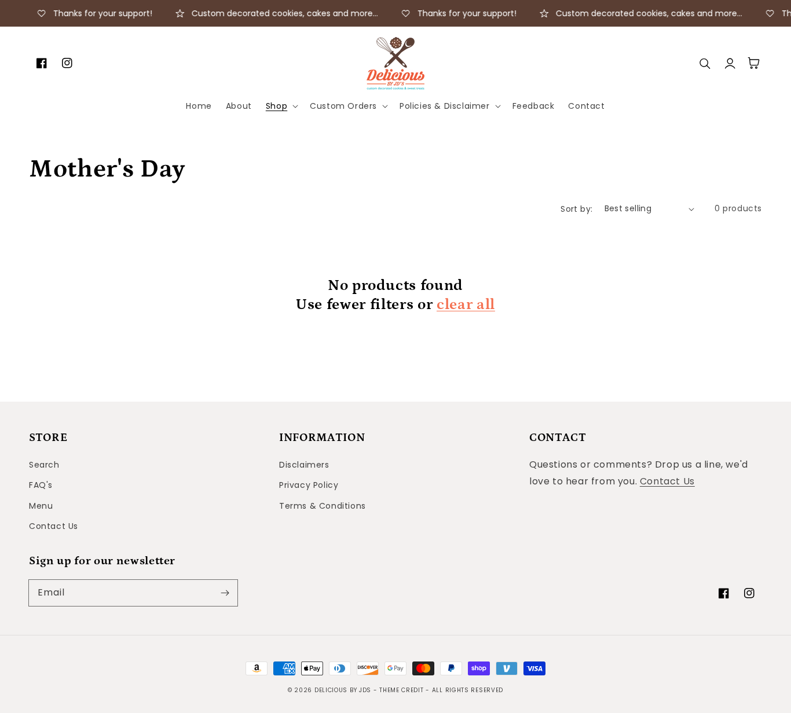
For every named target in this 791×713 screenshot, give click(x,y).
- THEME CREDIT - (402, 690)
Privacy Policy (308, 485)
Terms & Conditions (322, 506)
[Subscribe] (224, 592)
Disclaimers (304, 465)
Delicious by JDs (342, 690)
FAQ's (41, 485)
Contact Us (53, 526)
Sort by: (576, 209)
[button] (281, 106)
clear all (466, 304)
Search (44, 465)
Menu (41, 506)
